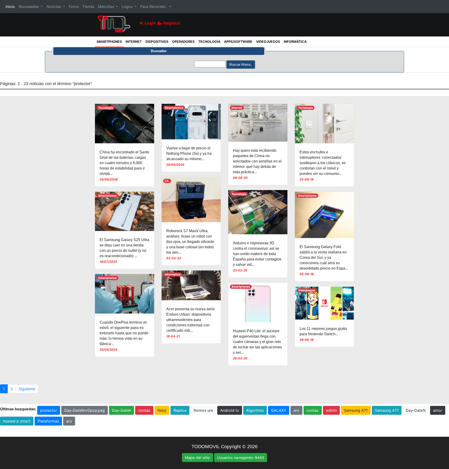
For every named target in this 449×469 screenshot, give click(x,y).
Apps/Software (238, 41)
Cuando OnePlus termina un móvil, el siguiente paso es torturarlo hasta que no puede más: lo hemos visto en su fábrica (124, 333)
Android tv (229, 410)
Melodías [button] (106, 6)
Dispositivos (156, 41)
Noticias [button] (54, 6)
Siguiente (27, 388)
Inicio (11, 6)
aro (296, 410)
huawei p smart (16, 421)
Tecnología (209, 41)
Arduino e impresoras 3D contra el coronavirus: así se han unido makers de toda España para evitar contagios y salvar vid (257, 254)
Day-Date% (416, 410)
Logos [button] (128, 6)
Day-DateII (121, 410)
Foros (74, 6)
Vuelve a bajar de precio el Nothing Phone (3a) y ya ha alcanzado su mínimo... (189, 153)
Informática (295, 41)
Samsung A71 (356, 410)
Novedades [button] (29, 6)
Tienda (88, 6)
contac (144, 410)
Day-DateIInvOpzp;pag (84, 410)
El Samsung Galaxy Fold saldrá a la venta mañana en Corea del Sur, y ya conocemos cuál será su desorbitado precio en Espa (323, 257)
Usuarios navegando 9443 (240, 457)
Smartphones (110, 41)
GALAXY (278, 410)
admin (331, 410)
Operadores (183, 41)
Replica (180, 410)
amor (437, 410)
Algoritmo (255, 410)
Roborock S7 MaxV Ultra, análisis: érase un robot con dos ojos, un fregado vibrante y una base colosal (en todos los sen (190, 241)
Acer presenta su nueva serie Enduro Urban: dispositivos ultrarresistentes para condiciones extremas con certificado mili (190, 319)
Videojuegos (268, 41)
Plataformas (48, 421)
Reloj (162, 410)
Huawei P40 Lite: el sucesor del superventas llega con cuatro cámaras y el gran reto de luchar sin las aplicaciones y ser (257, 341)
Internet (134, 41)
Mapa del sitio (197, 457)
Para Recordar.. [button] (154, 6)
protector (48, 410)
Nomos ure (203, 410)
